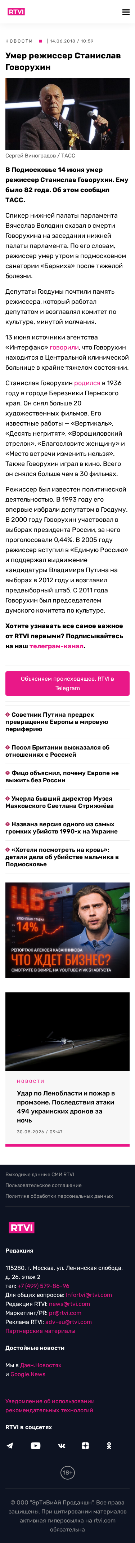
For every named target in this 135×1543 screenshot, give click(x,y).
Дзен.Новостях (41, 1365)
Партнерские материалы (40, 1331)
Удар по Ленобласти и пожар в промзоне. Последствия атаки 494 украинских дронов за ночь (66, 1106)
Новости (19, 41)
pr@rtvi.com (65, 1312)
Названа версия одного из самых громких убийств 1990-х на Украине (61, 828)
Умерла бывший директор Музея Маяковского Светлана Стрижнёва (59, 802)
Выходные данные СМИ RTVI (39, 1174)
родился (87, 383)
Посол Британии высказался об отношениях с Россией (57, 751)
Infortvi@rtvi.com (89, 1294)
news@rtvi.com (69, 1303)
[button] (127, 11)
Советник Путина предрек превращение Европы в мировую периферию (56, 722)
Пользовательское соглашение (43, 1185)
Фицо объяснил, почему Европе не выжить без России (62, 776)
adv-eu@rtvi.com (68, 1322)
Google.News (27, 1374)
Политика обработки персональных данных (59, 1196)
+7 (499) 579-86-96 (43, 1285)
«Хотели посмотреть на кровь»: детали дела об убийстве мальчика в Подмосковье (62, 857)
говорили (64, 347)
